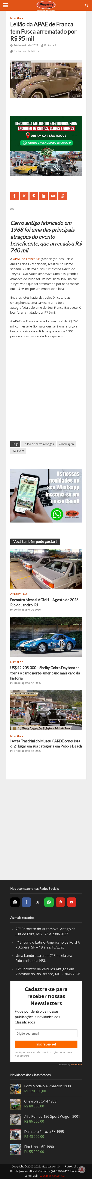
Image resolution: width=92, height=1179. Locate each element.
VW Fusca (18, 451)
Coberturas (19, 594)
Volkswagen (66, 444)
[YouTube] (71, 902)
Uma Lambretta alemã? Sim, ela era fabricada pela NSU (44, 958)
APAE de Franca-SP (26, 259)
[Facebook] (26, 902)
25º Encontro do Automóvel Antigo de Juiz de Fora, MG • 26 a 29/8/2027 (46, 931)
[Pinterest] (60, 902)
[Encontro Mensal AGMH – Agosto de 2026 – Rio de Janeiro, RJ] (46, 569)
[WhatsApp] (49, 902)
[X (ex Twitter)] (37, 902)
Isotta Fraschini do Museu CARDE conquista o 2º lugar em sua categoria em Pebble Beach (46, 743)
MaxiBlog (17, 17)
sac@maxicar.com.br (52, 1176)
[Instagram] (15, 902)
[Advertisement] (46, 390)
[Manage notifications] (82, 1169)
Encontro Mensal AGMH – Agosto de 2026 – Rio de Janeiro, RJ (45, 602)
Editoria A (50, 45)
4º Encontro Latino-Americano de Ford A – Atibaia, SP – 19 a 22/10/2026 (48, 945)
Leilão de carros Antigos (39, 444)
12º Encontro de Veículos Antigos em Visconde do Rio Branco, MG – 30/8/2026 (48, 971)
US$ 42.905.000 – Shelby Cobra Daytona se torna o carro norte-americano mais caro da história (45, 672)
